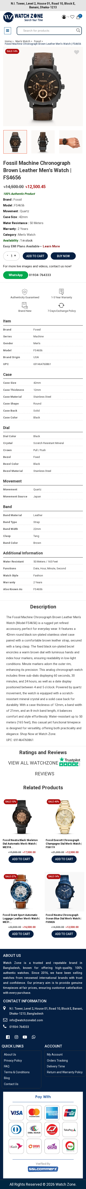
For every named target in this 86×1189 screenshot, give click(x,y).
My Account (55, 1054)
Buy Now (63, 256)
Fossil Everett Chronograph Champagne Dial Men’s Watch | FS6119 (64, 844)
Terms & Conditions (17, 1072)
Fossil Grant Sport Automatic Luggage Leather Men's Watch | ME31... (21, 919)
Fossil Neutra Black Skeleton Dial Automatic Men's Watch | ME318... (20, 844)
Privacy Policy (13, 1060)
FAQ (6, 1066)
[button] (78, 144)
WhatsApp (16, 275)
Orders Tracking (57, 1060)
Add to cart (21, 859)
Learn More (51, 246)
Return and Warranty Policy (65, 1072)
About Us (10, 1054)
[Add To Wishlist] (76, 53)
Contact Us (11, 1084)
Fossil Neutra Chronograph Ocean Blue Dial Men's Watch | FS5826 (63, 919)
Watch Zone (47, 734)
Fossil (16, 617)
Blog (7, 1078)
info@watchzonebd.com (26, 1020)
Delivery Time (56, 1066)
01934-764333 (40, 275)
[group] (43, 86)
